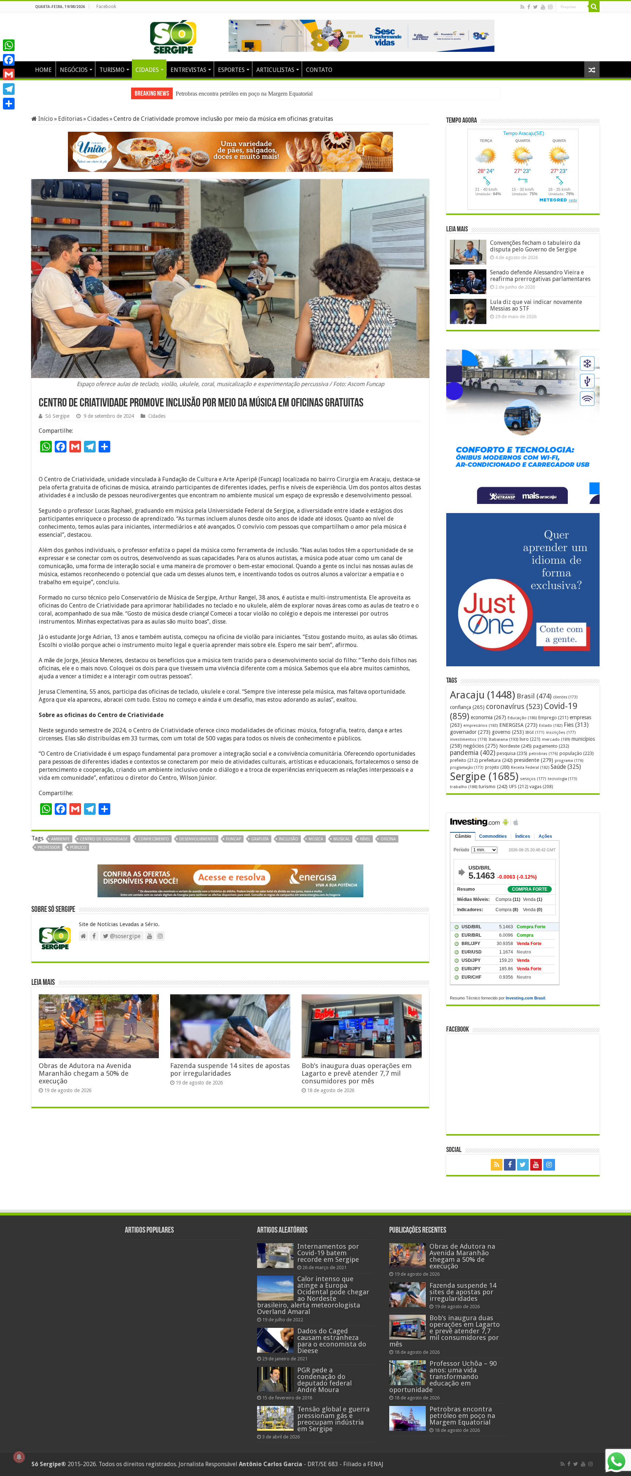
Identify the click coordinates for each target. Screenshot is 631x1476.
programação (466, 767)
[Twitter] (535, 7)
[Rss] (522, 7)
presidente (533, 760)
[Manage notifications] (19, 1457)
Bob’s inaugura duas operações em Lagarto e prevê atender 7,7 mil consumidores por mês (357, 1073)
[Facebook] (529, 7)
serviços (533, 778)
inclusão (288, 839)
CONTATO (319, 69)
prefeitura (496, 760)
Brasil (534, 696)
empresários (480, 725)
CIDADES (147, 69)
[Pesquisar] (594, 6)
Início (45, 118)
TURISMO (112, 69)
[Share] (8, 103)
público (78, 847)
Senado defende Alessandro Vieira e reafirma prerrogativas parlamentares (540, 275)
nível (365, 839)
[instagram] (550, 7)
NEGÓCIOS (74, 69)
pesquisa (512, 753)
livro (530, 739)
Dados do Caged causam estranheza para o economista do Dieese (331, 1340)
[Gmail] (8, 74)
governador (470, 732)
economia (488, 717)
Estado (550, 725)
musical (341, 839)
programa (569, 760)
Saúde (566, 766)
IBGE (534, 732)
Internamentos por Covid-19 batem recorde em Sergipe (328, 1252)
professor (49, 847)
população (576, 753)
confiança (467, 707)
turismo (493, 786)
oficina (388, 839)
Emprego (553, 717)
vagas (541, 786)
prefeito (464, 760)
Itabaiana (503, 739)
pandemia (472, 752)
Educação (522, 718)
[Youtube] (543, 7)
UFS (518, 786)
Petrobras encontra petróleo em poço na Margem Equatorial (462, 1415)
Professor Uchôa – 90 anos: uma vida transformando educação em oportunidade (443, 1377)
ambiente (60, 839)
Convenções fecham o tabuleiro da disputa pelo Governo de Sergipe (535, 246)
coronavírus (514, 706)
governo (508, 732)
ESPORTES (231, 69)
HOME (43, 69)
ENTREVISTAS (188, 69)
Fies (576, 725)
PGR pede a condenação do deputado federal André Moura (324, 1380)
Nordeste (515, 746)
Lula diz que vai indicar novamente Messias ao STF (536, 305)
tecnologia (562, 778)
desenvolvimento (197, 839)
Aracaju (482, 695)
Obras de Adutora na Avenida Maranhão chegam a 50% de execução (255, 93)
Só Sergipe (57, 416)
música (316, 839)
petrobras (543, 753)
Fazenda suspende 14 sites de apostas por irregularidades (230, 1069)
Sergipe (484, 776)
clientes (565, 697)
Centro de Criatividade (104, 839)
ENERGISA (518, 725)
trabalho (463, 786)
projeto (497, 767)
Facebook (106, 6)
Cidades (97, 118)
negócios (480, 746)
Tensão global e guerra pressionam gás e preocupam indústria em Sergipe (333, 1419)
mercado (556, 739)
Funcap (233, 839)
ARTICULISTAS (275, 69)
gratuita (260, 839)
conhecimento (153, 839)
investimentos (468, 739)
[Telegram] (8, 89)
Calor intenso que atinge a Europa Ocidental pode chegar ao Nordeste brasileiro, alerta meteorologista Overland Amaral (313, 1295)
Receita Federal (530, 767)
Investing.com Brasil (525, 998)
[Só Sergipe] (173, 35)
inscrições (561, 732)
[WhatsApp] (8, 45)
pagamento (551, 746)
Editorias (70, 118)
